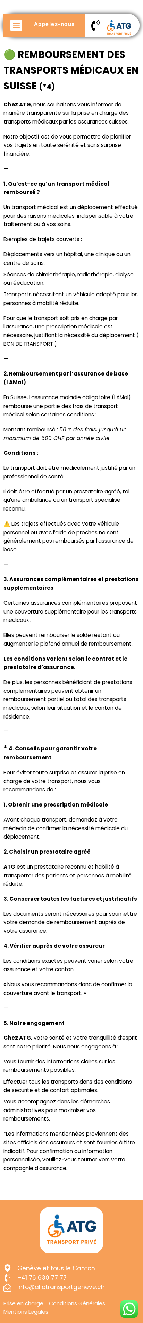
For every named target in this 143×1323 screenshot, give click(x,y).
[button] (16, 25)
